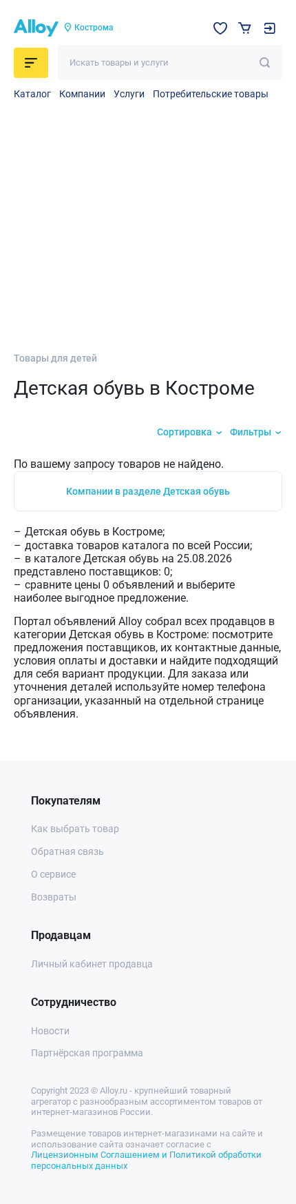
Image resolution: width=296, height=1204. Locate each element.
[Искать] (265, 62)
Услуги (129, 93)
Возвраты (53, 896)
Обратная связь (67, 851)
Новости (50, 1030)
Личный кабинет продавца (92, 963)
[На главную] (36, 28)
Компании (82, 93)
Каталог (32, 93)
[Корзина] (244, 28)
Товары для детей (55, 358)
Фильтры (250, 431)
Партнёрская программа (87, 1052)
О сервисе (53, 874)
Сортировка (184, 431)
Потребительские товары (210, 93)
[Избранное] (220, 28)
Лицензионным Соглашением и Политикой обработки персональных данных (146, 1160)
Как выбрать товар (75, 828)
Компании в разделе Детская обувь (148, 491)
